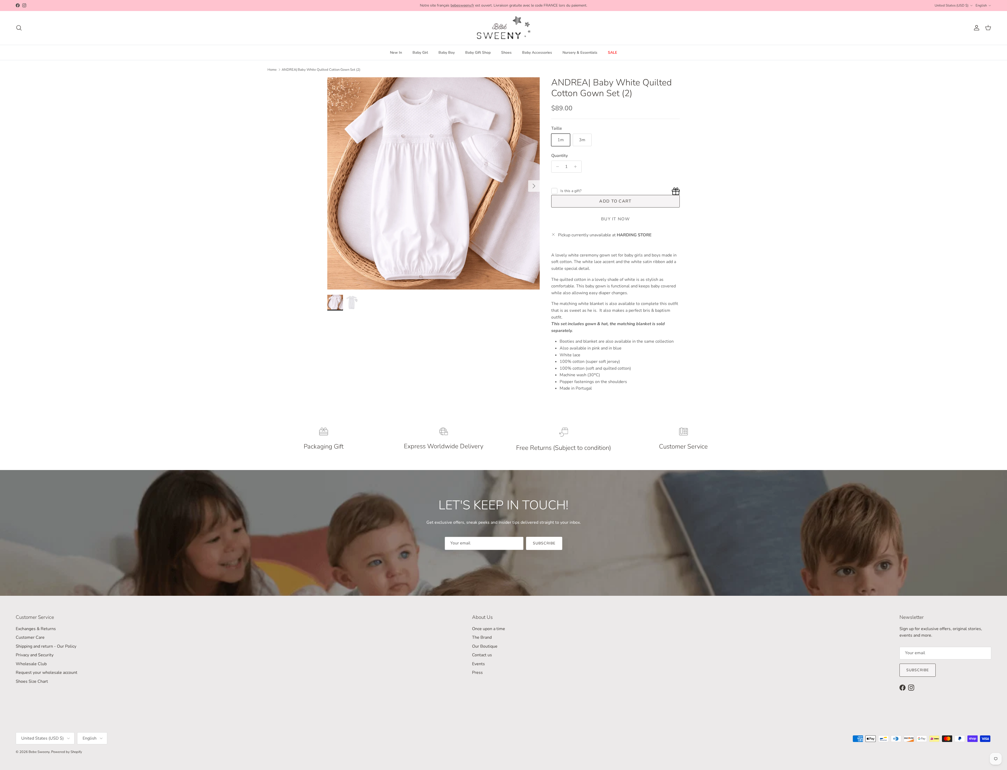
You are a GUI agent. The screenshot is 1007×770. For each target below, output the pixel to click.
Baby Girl (420, 52)
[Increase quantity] (576, 166)
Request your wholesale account (46, 672)
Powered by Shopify (66, 752)
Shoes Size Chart (32, 681)
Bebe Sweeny (39, 752)
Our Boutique (484, 646)
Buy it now (615, 219)
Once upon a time (488, 629)
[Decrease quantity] (556, 166)
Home (272, 69)
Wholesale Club (31, 664)
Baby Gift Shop (478, 52)
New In (396, 52)
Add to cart (615, 201)
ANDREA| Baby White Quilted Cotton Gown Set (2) (321, 69)
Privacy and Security (34, 655)
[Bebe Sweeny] (504, 28)
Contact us (482, 655)
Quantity (559, 156)
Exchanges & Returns (36, 629)
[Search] (19, 28)
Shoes (506, 52)
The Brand (482, 637)
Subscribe (544, 543)
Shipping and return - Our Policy (46, 646)
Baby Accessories (537, 52)
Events (478, 664)
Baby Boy (446, 52)
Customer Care (30, 637)
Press (477, 672)
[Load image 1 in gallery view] (433, 183)
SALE (612, 52)
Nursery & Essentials (580, 52)
